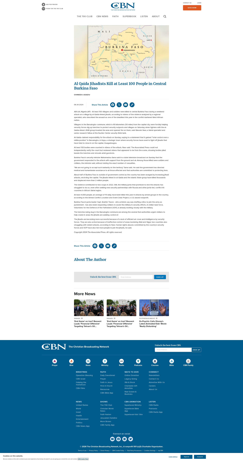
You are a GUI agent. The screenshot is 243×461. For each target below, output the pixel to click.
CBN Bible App (106, 393)
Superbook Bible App (132, 409)
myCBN (160, 451)
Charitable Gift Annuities (131, 387)
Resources (105, 389)
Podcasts (153, 408)
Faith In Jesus (106, 382)
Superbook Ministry (133, 405)
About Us (153, 389)
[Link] (132, 104)
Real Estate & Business (130, 393)
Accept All (200, 457)
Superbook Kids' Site (134, 414)
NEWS (79, 401)
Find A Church (106, 386)
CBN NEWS (102, 16)
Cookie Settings (173, 457)
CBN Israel (80, 379)
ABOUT (156, 16)
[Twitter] (119, 104)
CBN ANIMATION (133, 401)
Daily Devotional (107, 375)
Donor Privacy (104, 451)
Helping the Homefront (81, 383)
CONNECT (154, 372)
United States (82, 405)
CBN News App (83, 426)
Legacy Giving (131, 379)
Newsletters (154, 375)
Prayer (103, 379)
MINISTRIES (81, 372)
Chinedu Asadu (82, 94)
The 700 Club (84, 16)
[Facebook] (112, 104)
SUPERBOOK (129, 16)
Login (199, 3)
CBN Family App (107, 425)
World (78, 408)
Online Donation (132, 375)
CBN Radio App (156, 412)
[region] (121, 457)
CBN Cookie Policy (118, 451)
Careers (152, 386)
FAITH (115, 16)
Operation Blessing (84, 375)
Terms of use (82, 451)
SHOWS (104, 401)
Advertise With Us (157, 382)
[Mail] (125, 104)
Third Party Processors (134, 451)
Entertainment (82, 419)
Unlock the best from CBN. (103, 277)
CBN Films (80, 388)
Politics (79, 423)
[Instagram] (124, 439)
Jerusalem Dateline (108, 418)
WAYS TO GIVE (132, 372)
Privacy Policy (93, 451)
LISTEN (144, 16)
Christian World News (107, 409)
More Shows (105, 421)
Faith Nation (105, 414)
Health (79, 415)
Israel (78, 412)
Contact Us (187, 3)
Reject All (186, 457)
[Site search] (165, 17)
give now (192, 8)
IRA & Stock (130, 382)
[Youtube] (112, 439)
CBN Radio (154, 405)
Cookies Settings (149, 451)
